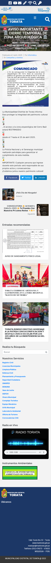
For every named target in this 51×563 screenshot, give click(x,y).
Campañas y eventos (14, 58)
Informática (32, 55)
